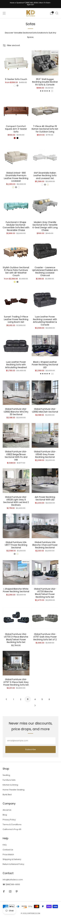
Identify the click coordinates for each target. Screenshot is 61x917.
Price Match (8, 854)
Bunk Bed (7, 794)
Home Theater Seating (13, 789)
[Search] (56, 13)
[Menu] (4, 13)
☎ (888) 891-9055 (11, 884)
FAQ (5, 844)
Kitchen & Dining (10, 784)
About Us (7, 810)
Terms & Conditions (12, 824)
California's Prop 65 (12, 829)
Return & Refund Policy (13, 864)
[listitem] (30, 4)
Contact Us (8, 849)
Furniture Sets (9, 780)
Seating (6, 775)
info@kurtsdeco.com (13, 879)
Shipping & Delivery (12, 859)
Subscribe (30, 749)
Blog (5, 814)
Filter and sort (13, 45)
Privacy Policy (9, 819)
